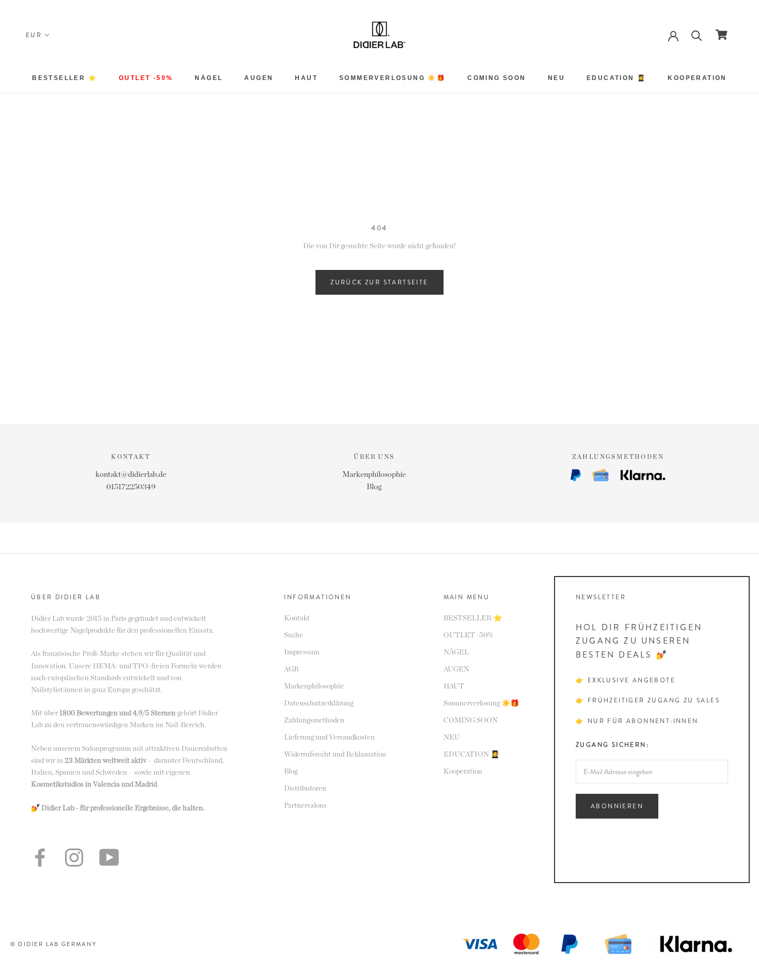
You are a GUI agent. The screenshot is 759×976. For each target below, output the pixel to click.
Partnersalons (305, 805)
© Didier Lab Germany (53, 944)
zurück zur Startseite (379, 282)
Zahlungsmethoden (314, 720)
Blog (374, 487)
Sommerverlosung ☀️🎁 (392, 78)
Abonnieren (617, 806)
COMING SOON (496, 78)
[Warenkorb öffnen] (721, 34)
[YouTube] (109, 857)
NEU (556, 78)
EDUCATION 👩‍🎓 (616, 78)
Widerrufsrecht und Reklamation (335, 754)
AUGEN (258, 78)
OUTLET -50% (146, 78)
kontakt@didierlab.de (131, 474)
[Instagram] (74, 858)
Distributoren (305, 788)
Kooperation (697, 78)
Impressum (302, 652)
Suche (293, 635)
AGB (291, 669)
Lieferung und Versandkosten (329, 737)
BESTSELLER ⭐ (64, 78)
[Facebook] (40, 858)
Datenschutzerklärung (318, 703)
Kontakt (297, 618)
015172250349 (130, 487)
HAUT (306, 78)
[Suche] (696, 34)
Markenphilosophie (374, 474)
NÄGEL (209, 78)
